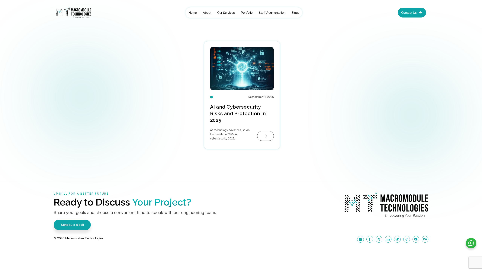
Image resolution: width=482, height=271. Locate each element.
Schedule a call (72, 225)
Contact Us (409, 12)
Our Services (226, 12)
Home (192, 12)
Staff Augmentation (272, 12)
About (207, 12)
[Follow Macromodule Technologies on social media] (360, 239)
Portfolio (247, 12)
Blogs (295, 12)
